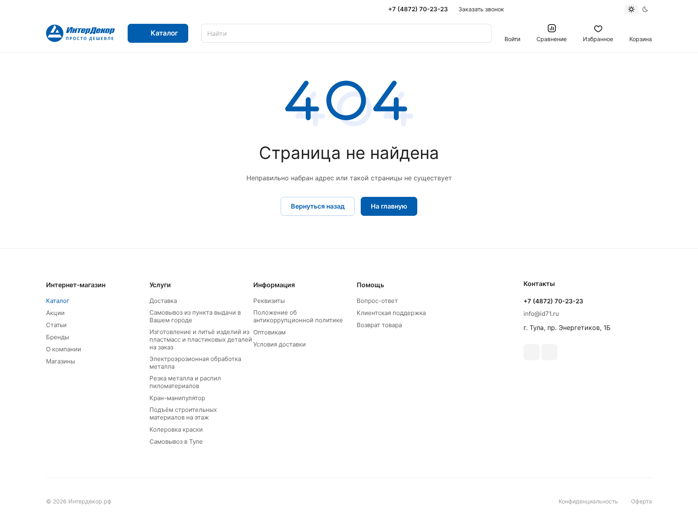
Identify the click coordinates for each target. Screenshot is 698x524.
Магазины (60, 361)
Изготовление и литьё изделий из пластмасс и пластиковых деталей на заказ (200, 339)
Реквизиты (269, 301)
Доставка (163, 301)
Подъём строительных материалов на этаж (183, 413)
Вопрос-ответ (377, 301)
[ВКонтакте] (532, 352)
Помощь (370, 285)
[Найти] (481, 33)
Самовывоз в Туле (176, 441)
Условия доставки (279, 344)
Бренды (57, 337)
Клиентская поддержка (391, 313)
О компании (63, 349)
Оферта (641, 501)
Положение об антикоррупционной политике (298, 316)
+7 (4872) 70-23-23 (418, 9)
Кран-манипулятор (177, 398)
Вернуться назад (318, 206)
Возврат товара (379, 325)
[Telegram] (549, 352)
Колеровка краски (176, 429)
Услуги (160, 285)
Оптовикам (269, 332)
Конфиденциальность (588, 501)
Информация (274, 285)
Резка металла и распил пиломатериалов (185, 382)
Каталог (57, 301)
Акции (55, 313)
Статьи (56, 325)
